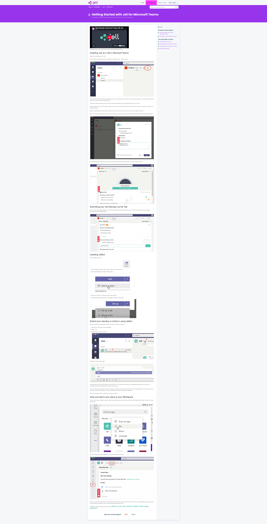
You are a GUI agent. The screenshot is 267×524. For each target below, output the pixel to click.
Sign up (174, 2)
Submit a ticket (162, 2)
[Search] (177, 7)
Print (161, 27)
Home (142, 2)
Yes (134, 514)
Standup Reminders (164, 48)
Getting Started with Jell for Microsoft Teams (166, 33)
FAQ (104, 7)
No (127, 514)
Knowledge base (151, 2)
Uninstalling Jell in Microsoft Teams (168, 36)
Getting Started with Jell (165, 41)
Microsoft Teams (111, 7)
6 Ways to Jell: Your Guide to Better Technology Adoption (119, 507)
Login (170, 2)
